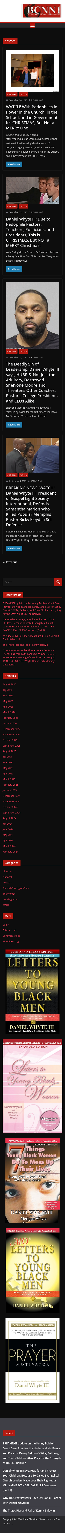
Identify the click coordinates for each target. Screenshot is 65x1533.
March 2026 (9, 712)
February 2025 (10, 784)
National (7, 877)
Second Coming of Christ (16, 888)
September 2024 (11, 812)
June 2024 (8, 829)
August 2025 (9, 751)
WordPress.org (11, 941)
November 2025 (11, 734)
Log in (6, 924)
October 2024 (10, 807)
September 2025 (11, 745)
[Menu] (32, 25)
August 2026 (9, 684)
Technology (9, 893)
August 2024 (9, 818)
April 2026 (8, 706)
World (23, 94)
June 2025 (8, 762)
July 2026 (7, 689)
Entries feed (9, 930)
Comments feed (11, 935)
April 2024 (8, 840)
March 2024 (9, 846)
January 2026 (10, 723)
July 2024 (7, 823)
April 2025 (8, 773)
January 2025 (10, 790)
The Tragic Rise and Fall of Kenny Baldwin (25, 644)
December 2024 (11, 795)
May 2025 (8, 768)
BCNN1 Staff (37, 100)
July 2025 (7, 756)
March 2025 (9, 779)
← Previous (10, 562)
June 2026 (8, 695)
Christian (11, 94)
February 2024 (10, 851)
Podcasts (8, 882)
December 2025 (11, 729)
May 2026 (8, 701)
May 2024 (8, 834)
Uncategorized (10, 899)
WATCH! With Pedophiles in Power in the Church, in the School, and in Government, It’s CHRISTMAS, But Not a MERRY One (32, 117)
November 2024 (11, 801)
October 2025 (10, 740)
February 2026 (10, 717)
